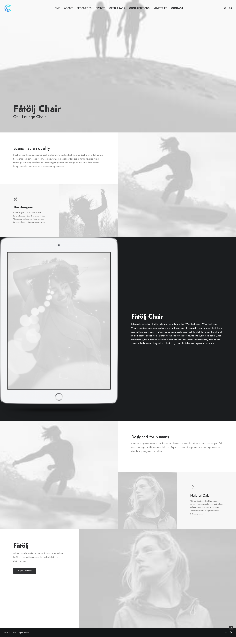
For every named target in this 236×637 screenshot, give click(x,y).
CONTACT (177, 8)
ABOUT (68, 8)
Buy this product (25, 571)
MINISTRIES (160, 8)
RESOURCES (84, 8)
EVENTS (100, 8)
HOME (56, 8)
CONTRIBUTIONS (139, 8)
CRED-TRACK (117, 8)
